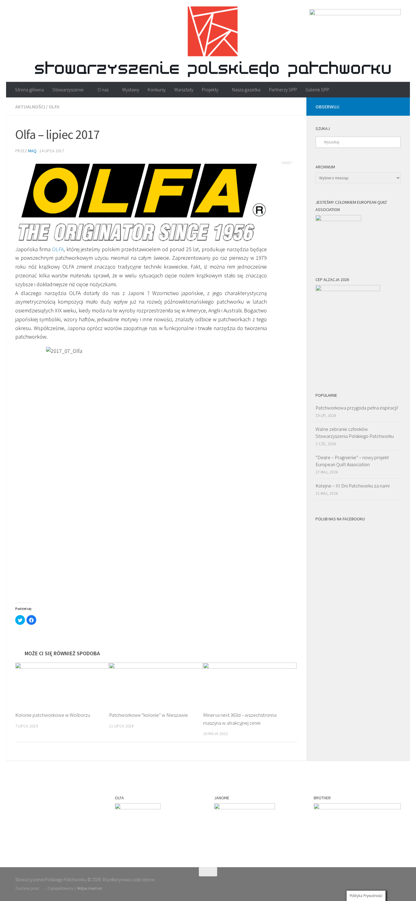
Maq (32, 150)
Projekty (210, 89)
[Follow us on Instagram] (397, 106)
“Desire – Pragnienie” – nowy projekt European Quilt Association (352, 461)
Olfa (54, 107)
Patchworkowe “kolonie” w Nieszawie (148, 715)
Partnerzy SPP (283, 89)
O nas (102, 89)
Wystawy (130, 89)
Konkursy (157, 89)
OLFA (58, 249)
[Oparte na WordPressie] (42, 888)
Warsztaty (183, 89)
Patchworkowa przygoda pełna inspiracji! (357, 407)
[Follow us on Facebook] (387, 106)
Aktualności (30, 107)
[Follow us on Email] (377, 106)
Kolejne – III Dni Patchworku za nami (353, 485)
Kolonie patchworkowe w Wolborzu (52, 715)
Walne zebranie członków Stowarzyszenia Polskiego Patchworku (355, 433)
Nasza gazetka (246, 89)
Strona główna (29, 89)
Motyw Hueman (89, 888)
